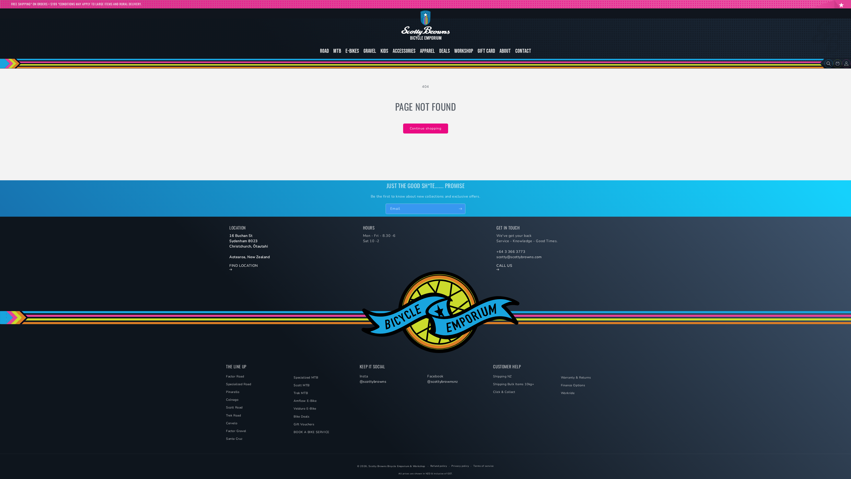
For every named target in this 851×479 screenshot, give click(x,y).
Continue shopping (425, 128)
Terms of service (483, 466)
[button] (828, 63)
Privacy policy (460, 466)
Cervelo (231, 423)
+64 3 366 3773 (510, 251)
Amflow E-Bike (305, 401)
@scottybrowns (373, 381)
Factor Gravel (236, 431)
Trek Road (233, 415)
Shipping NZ (502, 376)
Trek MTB (301, 393)
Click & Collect (504, 392)
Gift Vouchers (304, 424)
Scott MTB (301, 385)
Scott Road (234, 407)
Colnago (232, 400)
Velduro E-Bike (305, 408)
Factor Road (235, 376)
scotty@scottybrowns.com (519, 257)
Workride (568, 393)
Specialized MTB (306, 377)
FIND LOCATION (243, 265)
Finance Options (573, 385)
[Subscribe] (460, 209)
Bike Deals (301, 416)
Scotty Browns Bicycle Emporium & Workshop (397, 466)
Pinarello (232, 392)
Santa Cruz (234, 439)
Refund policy (438, 466)
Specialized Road (238, 384)
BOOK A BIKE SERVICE (311, 432)
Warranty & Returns (576, 377)
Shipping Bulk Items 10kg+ (513, 384)
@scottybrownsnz (442, 381)
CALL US (504, 265)
